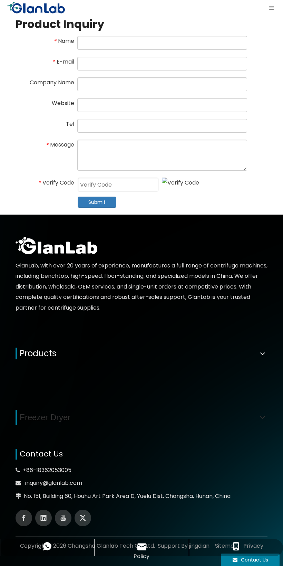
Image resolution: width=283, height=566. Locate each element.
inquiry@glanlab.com (53, 483)
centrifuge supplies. (74, 308)
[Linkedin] (43, 518)
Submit (97, 202)
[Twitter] (83, 518)
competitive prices (210, 287)
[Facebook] (24, 518)
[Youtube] (63, 518)
